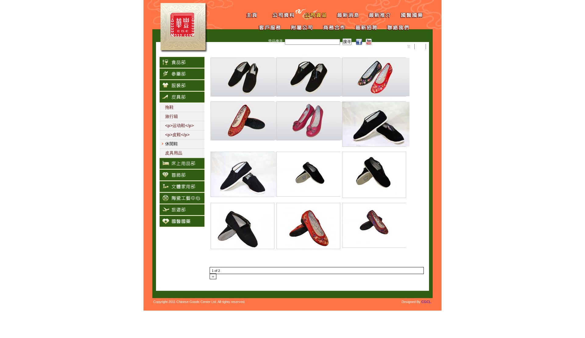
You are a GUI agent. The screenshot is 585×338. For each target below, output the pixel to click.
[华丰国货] (184, 51)
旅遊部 (182, 210)
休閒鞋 (171, 143)
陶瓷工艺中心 (182, 198)
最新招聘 (362, 27)
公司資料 (280, 15)
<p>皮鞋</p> (177, 134)
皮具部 (182, 97)
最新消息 (344, 15)
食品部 (182, 62)
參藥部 (182, 74)
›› (213, 276)
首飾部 (182, 175)
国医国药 (408, 15)
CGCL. (426, 302)
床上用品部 (182, 163)
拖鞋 (169, 107)
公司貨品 (312, 15)
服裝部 (182, 85)
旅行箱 (171, 116)
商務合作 (330, 27)
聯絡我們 (394, 27)
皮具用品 (173, 152)
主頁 (248, 15)
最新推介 (376, 15)
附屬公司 (298, 27)
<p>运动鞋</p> (179, 125)
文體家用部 (182, 186)
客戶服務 (266, 27)
